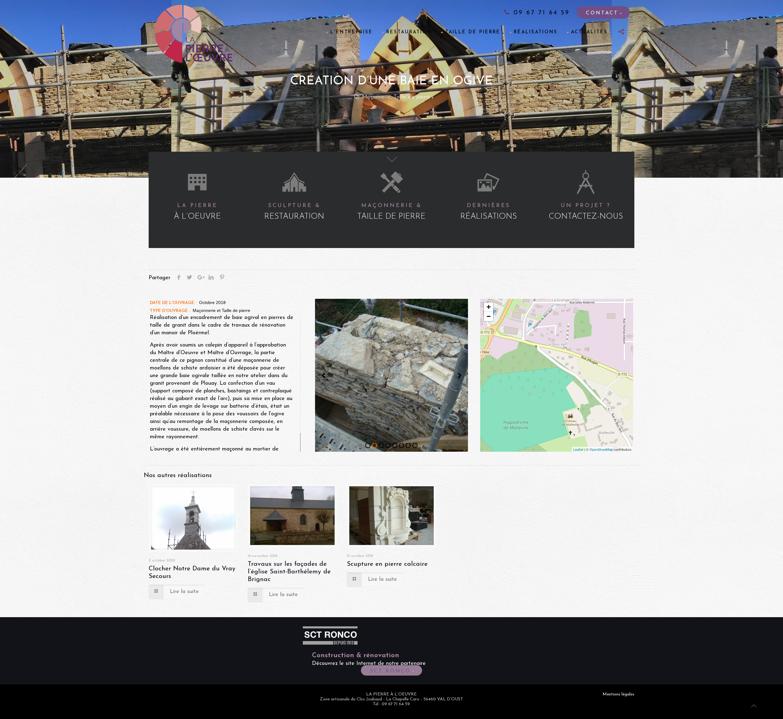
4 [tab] (388, 445)
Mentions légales (618, 694)
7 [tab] (408, 445)
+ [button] (489, 307)
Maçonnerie (376, 97)
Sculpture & (294, 212)
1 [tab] (368, 445)
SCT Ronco (390, 671)
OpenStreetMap (601, 449)
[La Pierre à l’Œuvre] (193, 34)
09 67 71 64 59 (540, 13)
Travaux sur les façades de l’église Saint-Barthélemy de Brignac (289, 572)
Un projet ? (586, 212)
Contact (602, 13)
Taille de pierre (412, 97)
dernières (488, 212)
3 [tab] (381, 445)
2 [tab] (374, 445)
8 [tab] (415, 445)
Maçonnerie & (391, 212)
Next (459, 375)
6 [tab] (401, 445)
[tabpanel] (391, 375)
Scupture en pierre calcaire (387, 564)
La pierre (197, 212)
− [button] (489, 316)
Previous (323, 375)
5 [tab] (395, 445)
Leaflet (578, 449)
